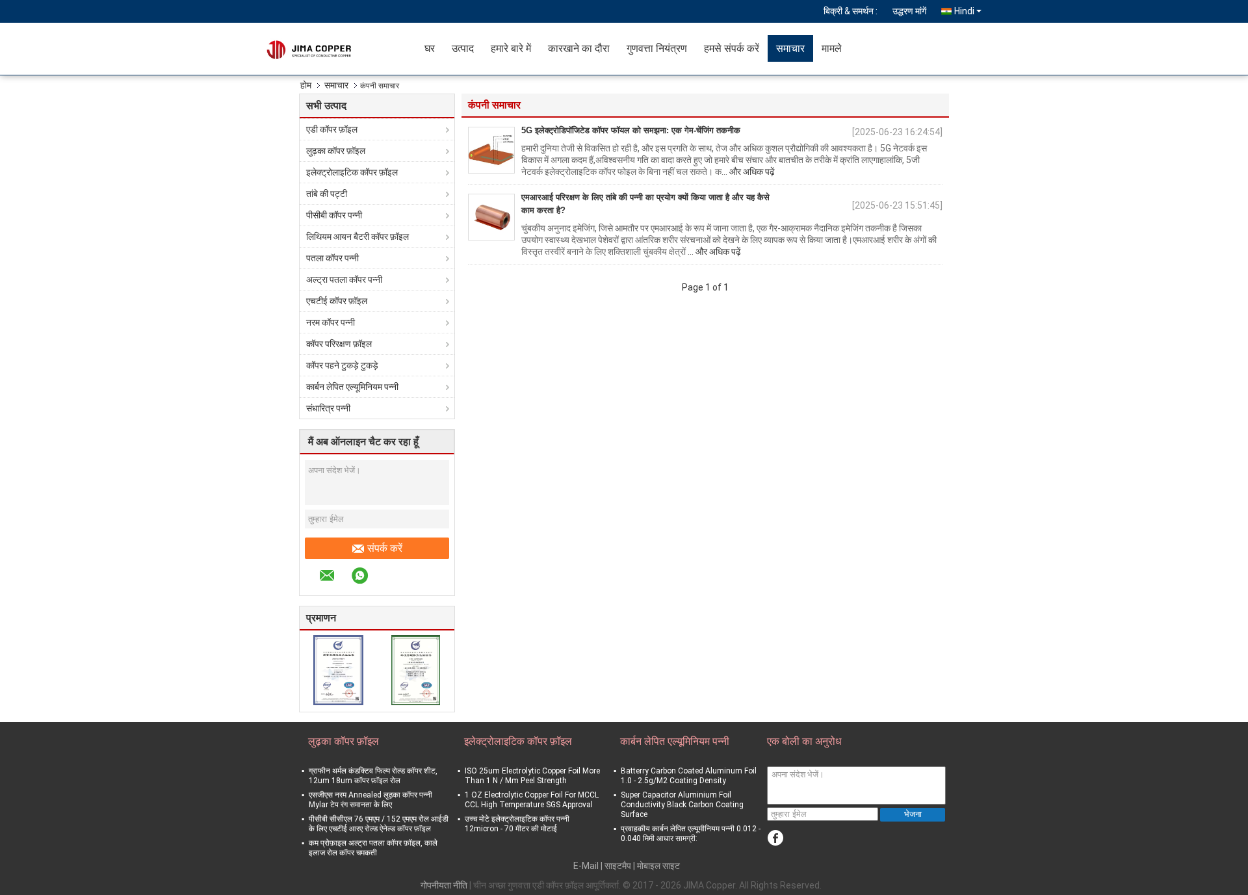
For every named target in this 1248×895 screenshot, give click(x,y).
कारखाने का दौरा (579, 48)
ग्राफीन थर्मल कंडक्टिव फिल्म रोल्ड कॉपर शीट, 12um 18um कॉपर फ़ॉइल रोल (373, 775)
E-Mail (586, 866)
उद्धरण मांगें (909, 11)
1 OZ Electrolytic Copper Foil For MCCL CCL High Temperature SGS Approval (532, 799)
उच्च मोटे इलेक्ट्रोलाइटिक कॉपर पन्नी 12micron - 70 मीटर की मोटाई (517, 823)
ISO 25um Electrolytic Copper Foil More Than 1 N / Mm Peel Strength (532, 775)
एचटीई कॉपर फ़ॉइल (336, 301)
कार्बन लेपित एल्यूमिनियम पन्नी (352, 387)
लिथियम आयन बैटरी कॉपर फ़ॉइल (357, 236)
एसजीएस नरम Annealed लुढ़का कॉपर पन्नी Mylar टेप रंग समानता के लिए (370, 799)
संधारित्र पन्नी (328, 408)
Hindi (964, 11)
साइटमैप (617, 866)
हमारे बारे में (511, 48)
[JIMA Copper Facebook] (775, 838)
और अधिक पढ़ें (752, 171)
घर (429, 48)
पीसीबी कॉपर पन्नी (334, 215)
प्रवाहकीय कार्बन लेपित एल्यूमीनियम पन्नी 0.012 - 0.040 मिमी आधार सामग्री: (690, 833)
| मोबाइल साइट (656, 866)
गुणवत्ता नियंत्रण (657, 48)
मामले (832, 48)
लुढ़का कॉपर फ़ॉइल (335, 151)
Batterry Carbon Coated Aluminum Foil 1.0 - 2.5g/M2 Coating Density (689, 775)
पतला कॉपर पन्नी (332, 258)
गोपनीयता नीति (444, 885)
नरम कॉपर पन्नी (330, 322)
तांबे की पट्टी (326, 193)
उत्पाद (463, 48)
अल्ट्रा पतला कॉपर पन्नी (344, 279)
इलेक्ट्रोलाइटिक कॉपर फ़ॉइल (352, 172)
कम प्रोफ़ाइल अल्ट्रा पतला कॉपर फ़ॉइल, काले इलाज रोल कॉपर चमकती (373, 847)
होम (305, 85)
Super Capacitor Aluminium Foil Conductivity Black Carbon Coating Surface (682, 804)
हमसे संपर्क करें (731, 48)
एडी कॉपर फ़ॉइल (332, 129)
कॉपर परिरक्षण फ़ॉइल (339, 344)
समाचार (790, 48)
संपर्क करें (384, 548)
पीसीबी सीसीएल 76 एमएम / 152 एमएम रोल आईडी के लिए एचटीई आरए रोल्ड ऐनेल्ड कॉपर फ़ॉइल (378, 823)
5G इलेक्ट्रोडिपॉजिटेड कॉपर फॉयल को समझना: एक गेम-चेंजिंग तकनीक (630, 130)
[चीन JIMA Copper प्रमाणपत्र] (338, 669)
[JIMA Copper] (341, 49)
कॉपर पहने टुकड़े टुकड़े (342, 365)
